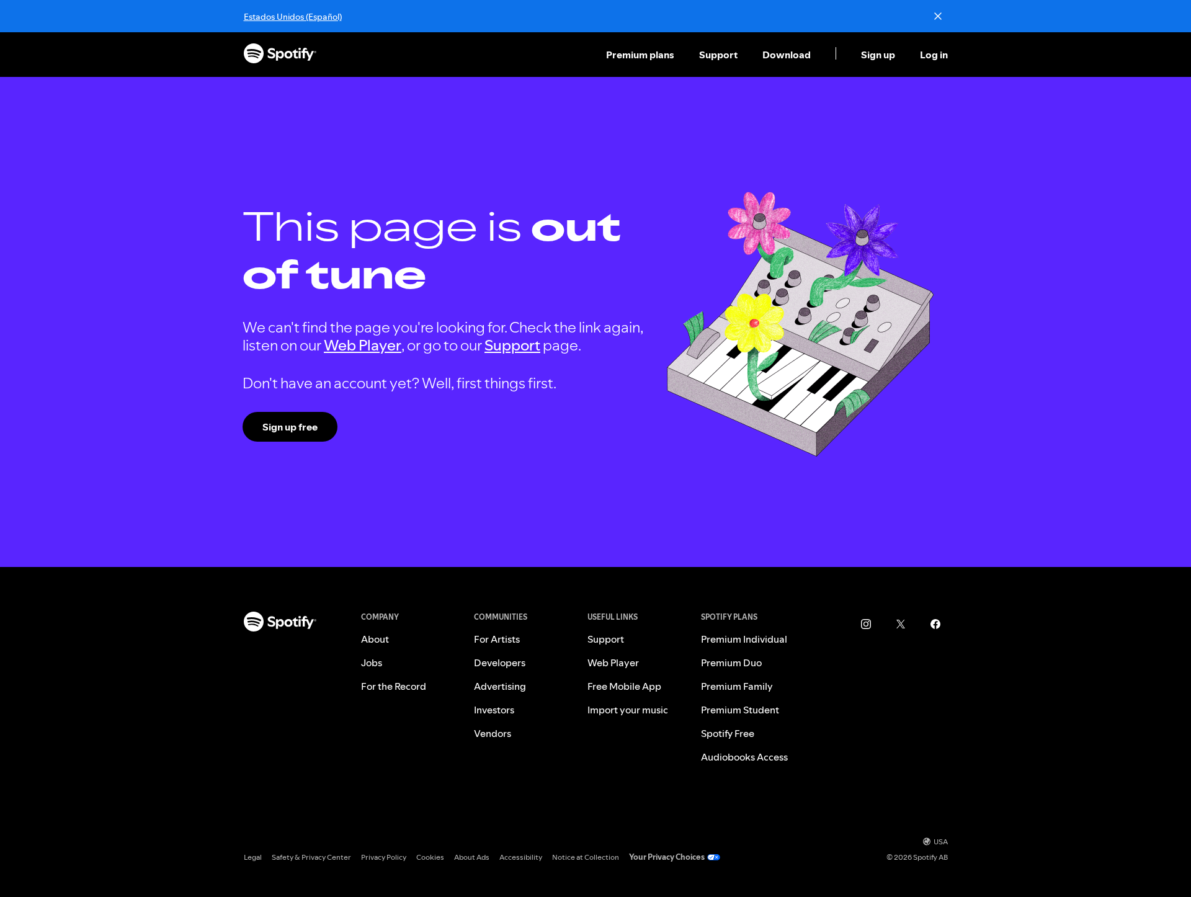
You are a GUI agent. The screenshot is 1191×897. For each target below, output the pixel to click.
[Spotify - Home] (280, 54)
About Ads (471, 857)
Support (718, 54)
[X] (900, 624)
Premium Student (740, 709)
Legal (253, 857)
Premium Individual (744, 639)
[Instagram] (866, 624)
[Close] (938, 16)
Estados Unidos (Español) (293, 17)
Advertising (500, 686)
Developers (499, 662)
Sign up (878, 54)
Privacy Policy (383, 857)
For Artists (497, 639)
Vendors (492, 733)
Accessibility (520, 857)
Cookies (430, 857)
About (375, 639)
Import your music (627, 709)
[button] (641, 54)
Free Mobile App (624, 686)
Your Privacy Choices (667, 857)
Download (786, 54)
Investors (494, 709)
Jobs (371, 662)
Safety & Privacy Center (311, 857)
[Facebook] (935, 624)
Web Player (362, 345)
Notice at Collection (585, 857)
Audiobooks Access (744, 757)
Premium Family (737, 686)
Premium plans (640, 54)
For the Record (393, 686)
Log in (934, 54)
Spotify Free (727, 733)
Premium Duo (731, 662)
